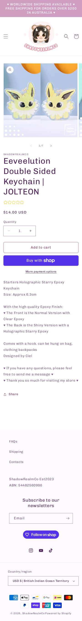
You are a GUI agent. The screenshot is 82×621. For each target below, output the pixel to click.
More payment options (41, 271)
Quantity (9, 222)
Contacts (16, 462)
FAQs (13, 441)
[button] (6, 36)
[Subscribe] (68, 518)
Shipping (16, 452)
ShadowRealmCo (33, 613)
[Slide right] (51, 146)
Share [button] (13, 394)
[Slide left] (31, 146)
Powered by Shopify (58, 613)
